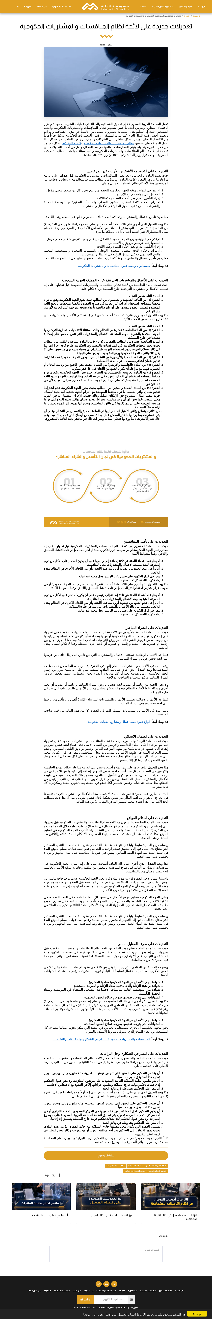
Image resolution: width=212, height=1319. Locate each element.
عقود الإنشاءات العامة (135, 1171)
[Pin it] (47, 1175)
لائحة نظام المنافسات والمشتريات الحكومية (147, 1165)
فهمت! (197, 1314)
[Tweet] (53, 1175)
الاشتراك (85, 1299)
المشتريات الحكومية (157, 1171)
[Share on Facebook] (59, 1175)
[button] (18, 6)
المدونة (187, 16)
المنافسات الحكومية (115, 1165)
